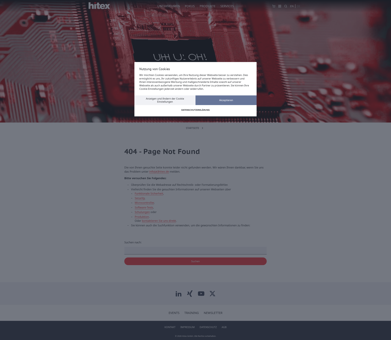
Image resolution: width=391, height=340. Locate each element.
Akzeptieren (226, 100)
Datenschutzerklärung (195, 109)
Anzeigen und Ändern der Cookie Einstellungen (165, 100)
